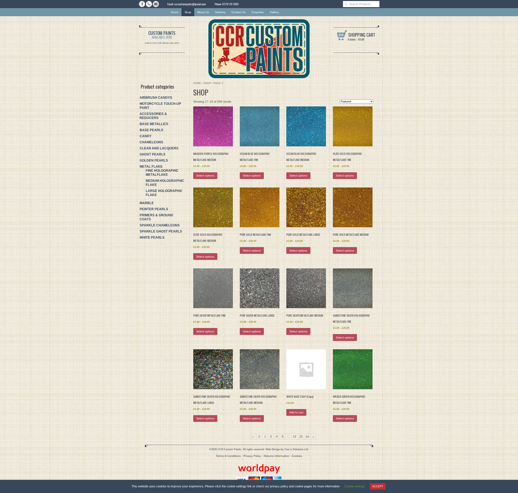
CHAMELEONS (151, 142)
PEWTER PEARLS (154, 209)
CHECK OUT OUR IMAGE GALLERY (162, 43)
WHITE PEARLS (152, 237)
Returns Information (276, 456)
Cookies (297, 456)
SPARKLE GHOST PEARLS (161, 231)
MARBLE (147, 203)
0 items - (355, 39)
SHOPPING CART (361, 34)
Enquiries (258, 12)
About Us (203, 12)
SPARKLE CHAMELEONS (160, 225)
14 (307, 436)
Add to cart (296, 412)
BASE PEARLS (151, 130)
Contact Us (238, 12)
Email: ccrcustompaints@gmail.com (186, 4)
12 (294, 436)
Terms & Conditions (228, 456)
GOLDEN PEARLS (154, 160)
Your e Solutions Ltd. (296, 449)
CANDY (146, 136)
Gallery (274, 12)
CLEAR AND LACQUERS (159, 148)
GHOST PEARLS (153, 154)
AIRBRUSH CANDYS (156, 97)
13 (301, 436)
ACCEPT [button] (377, 486)
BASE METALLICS (154, 124)
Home (174, 12)
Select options (205, 175)
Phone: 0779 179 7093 (227, 4)
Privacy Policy (252, 456)
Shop (188, 12)
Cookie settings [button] (354, 486)
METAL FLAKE (151, 166)
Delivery (220, 12)
